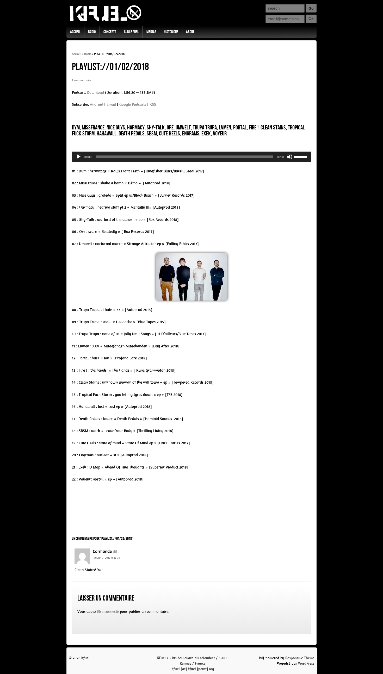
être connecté (108, 611)
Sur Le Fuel (131, 31)
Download (95, 92)
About (190, 31)
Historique (171, 31)
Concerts (109, 31)
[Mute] (289, 156)
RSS (153, 104)
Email (111, 104)
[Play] (78, 156)
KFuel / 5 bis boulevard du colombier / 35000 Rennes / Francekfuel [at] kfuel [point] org (192, 663)
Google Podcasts (132, 104)
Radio (92, 31)
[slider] (301, 156)
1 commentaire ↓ (83, 80)
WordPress (306, 663)
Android (96, 104)
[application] (191, 157)
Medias (151, 31)
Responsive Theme (299, 658)
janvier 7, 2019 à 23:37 (106, 557)
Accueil (75, 31)
